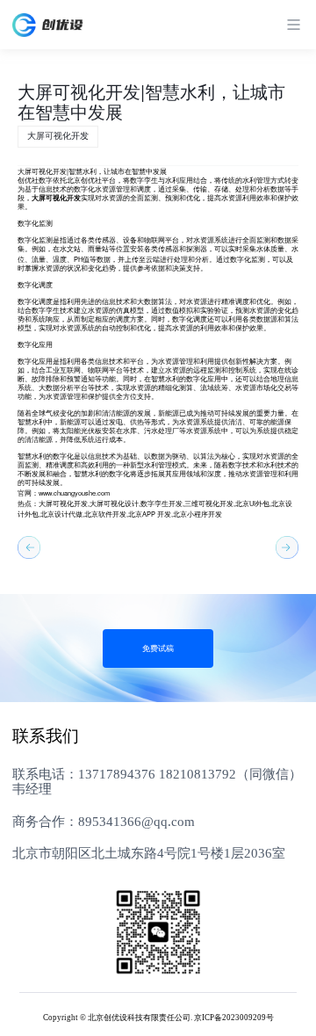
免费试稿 (158, 648)
